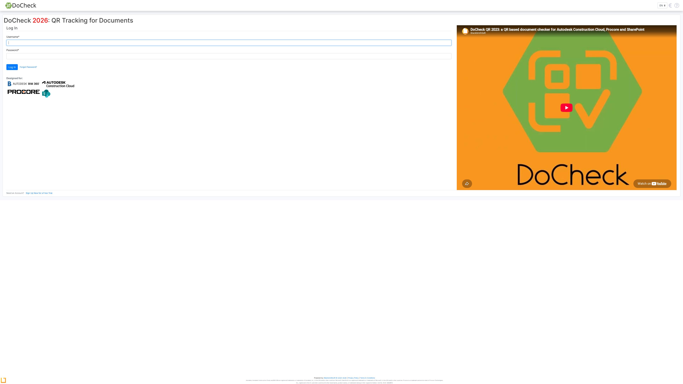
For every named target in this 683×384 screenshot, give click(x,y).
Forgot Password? (28, 67)
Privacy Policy (353, 378)
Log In (12, 67)
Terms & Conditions (367, 378)
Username (12, 36)
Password (12, 50)
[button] (670, 5)
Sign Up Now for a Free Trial (39, 193)
